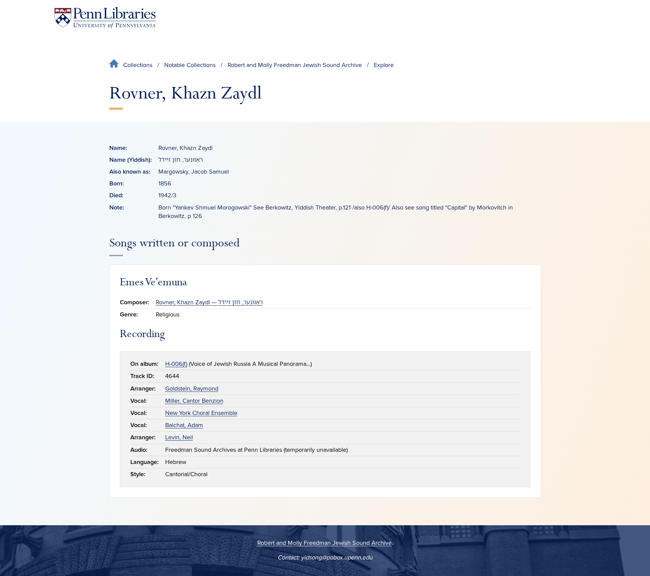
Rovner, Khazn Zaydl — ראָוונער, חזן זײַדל (209, 302)
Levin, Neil (179, 437)
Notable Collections (190, 65)
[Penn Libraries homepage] (105, 18)
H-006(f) (176, 364)
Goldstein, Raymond (191, 388)
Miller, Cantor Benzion (194, 400)
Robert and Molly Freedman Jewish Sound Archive (295, 65)
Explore (384, 65)
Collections (137, 65)
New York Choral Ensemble (201, 413)
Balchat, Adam (184, 425)
